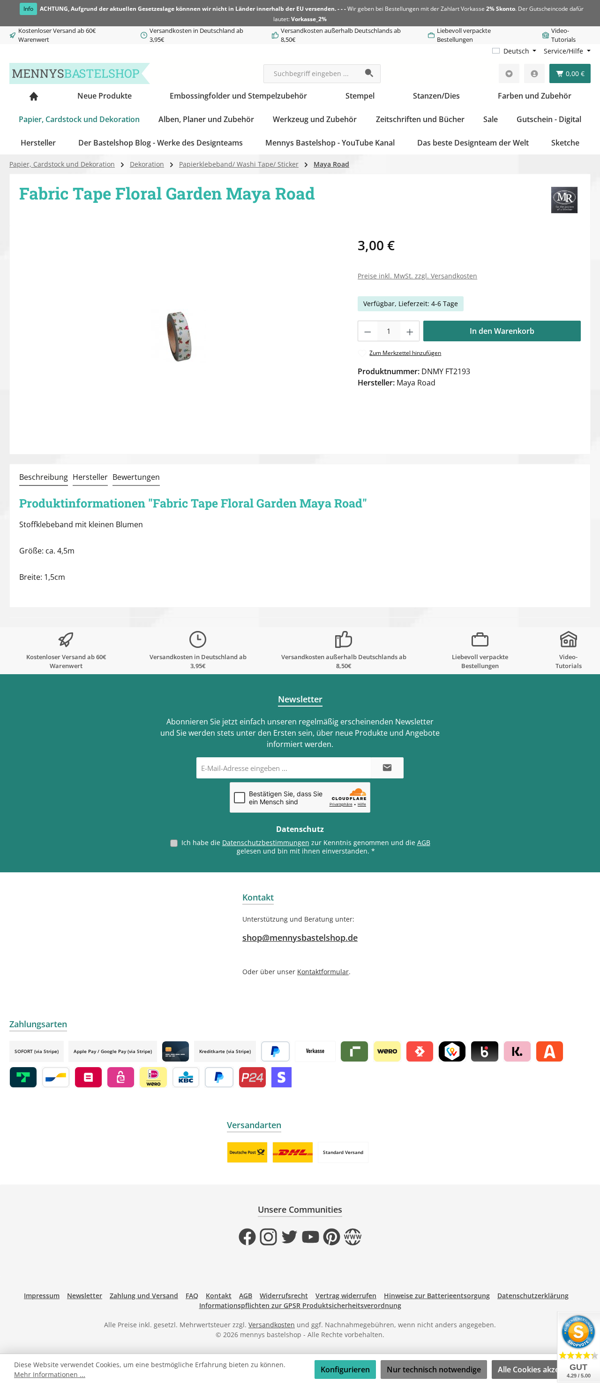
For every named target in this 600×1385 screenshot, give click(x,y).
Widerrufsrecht (284, 1295)
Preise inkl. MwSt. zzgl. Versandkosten (417, 275)
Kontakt (219, 1295)
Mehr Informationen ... (49, 1374)
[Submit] (387, 767)
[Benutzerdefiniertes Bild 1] (247, 1152)
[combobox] (311, 73)
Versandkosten (271, 1324)
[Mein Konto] (534, 73)
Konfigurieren (345, 1369)
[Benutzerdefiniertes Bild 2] (292, 1152)
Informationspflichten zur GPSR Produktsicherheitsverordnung (300, 1305)
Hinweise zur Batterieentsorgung (437, 1295)
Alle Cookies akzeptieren (541, 1369)
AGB (423, 842)
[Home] (34, 96)
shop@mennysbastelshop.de (300, 937)
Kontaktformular (323, 971)
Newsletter (84, 1295)
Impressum (42, 1295)
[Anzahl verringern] (367, 331)
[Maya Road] (564, 200)
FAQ (192, 1295)
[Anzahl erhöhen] (410, 331)
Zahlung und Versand (144, 1295)
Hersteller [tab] (90, 477)
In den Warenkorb (502, 331)
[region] (179, 336)
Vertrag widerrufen (345, 1295)
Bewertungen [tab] (136, 477)
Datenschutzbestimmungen (265, 842)
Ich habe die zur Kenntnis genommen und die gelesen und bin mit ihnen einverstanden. (305, 846)
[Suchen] (370, 73)
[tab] (43, 477)
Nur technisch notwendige (434, 1369)
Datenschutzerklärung (533, 1295)
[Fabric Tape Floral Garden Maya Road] (178, 336)
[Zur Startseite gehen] (79, 73)
